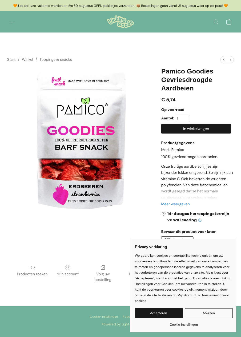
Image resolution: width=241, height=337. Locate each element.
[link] (184, 322)
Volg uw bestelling (102, 277)
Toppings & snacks (56, 59)
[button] (120, 22)
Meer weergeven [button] (175, 204)
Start (11, 59)
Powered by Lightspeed (121, 324)
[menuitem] (224, 59)
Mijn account (67, 274)
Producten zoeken (32, 274)
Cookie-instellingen (104, 317)
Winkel (27, 59)
